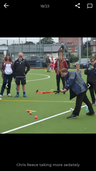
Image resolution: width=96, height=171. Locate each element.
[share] (77, 6)
